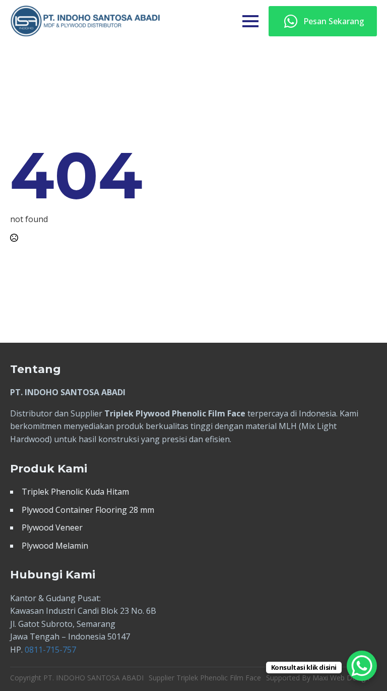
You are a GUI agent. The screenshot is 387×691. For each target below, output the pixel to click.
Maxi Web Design (340, 677)
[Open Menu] (250, 21)
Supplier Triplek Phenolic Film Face (205, 677)
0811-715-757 (50, 649)
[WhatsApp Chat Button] (362, 666)
